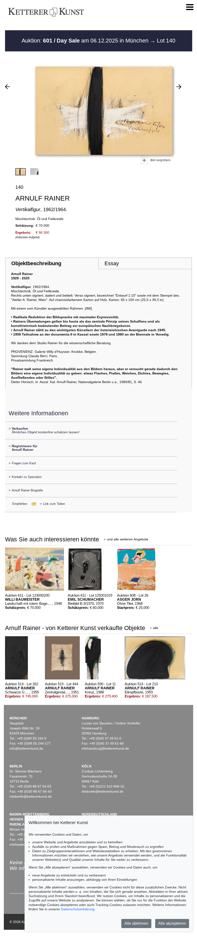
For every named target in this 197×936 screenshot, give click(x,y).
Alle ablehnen (136, 923)
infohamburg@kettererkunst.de (105, 748)
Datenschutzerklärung (77, 909)
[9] (7, 86)
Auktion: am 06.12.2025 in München (86, 40)
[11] (178, 86)
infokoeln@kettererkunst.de (102, 791)
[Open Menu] (190, 7)
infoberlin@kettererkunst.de (31, 796)
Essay (112, 263)
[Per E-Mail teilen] (32, 504)
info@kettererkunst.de (26, 748)
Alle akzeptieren (172, 923)
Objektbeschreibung (36, 263)
